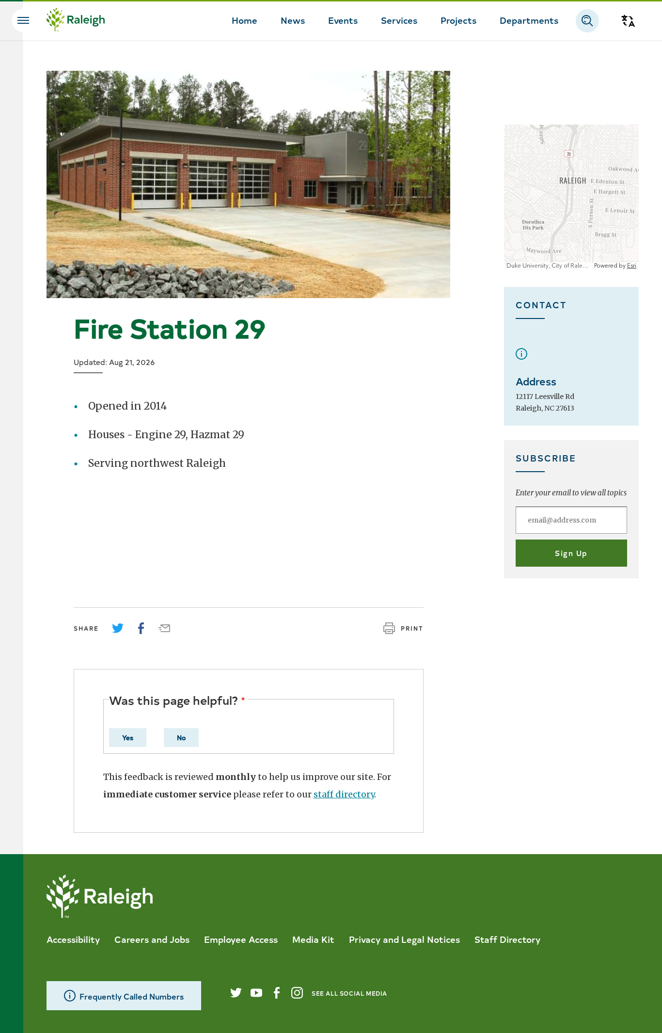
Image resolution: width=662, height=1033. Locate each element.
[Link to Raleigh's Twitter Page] (236, 993)
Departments (529, 20)
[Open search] (587, 20)
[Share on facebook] (141, 628)
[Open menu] (23, 20)
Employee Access (241, 939)
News (293, 20)
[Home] (76, 21)
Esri (631, 266)
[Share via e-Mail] (164, 628)
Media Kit (313, 939)
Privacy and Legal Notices (404, 939)
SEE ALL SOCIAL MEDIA (349, 993)
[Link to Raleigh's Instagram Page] (297, 993)
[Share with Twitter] (117, 628)
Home (244, 20)
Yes (127, 737)
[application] (571, 197)
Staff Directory (507, 939)
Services (399, 20)
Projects (458, 20)
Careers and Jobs (151, 939)
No (181, 737)
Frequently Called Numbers (131, 995)
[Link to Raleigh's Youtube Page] (256, 993)
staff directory (344, 794)
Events (343, 20)
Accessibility (73, 939)
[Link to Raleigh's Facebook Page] (277, 993)
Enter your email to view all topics (571, 492)
